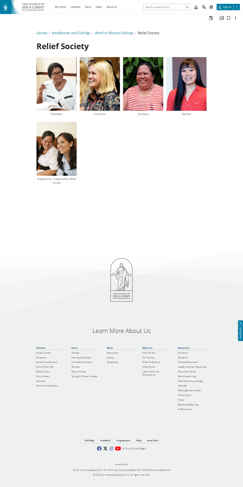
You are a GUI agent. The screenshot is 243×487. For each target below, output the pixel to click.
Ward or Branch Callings (114, 32)
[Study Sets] (222, 18)
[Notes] (211, 18)
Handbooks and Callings (71, 32)
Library (41, 32)
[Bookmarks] (229, 18)
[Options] (235, 18)
